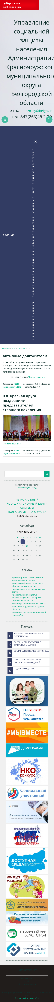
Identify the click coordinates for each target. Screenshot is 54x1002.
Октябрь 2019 (27, 531)
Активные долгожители (25, 355)
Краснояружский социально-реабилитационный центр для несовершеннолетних (26, 597)
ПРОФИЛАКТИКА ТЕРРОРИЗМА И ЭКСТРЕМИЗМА (26, 635)
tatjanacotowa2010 (12, 386)
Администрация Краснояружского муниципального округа (28, 579)
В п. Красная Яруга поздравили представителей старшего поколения (22, 402)
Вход (34, 487)
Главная (9, 235)
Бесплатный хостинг (24, 998)
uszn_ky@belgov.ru (39, 110)
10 (27, 546)
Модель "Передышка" (22, 670)
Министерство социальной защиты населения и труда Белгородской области (29, 606)
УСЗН (16, 384)
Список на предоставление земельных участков (25, 643)
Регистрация (24, 487)
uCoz (37, 998)
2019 (14, 348)
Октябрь (22, 348)
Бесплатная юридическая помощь (29, 652)
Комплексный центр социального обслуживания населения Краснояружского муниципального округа (28, 587)
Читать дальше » (36, 377)
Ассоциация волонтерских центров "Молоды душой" (25, 661)
